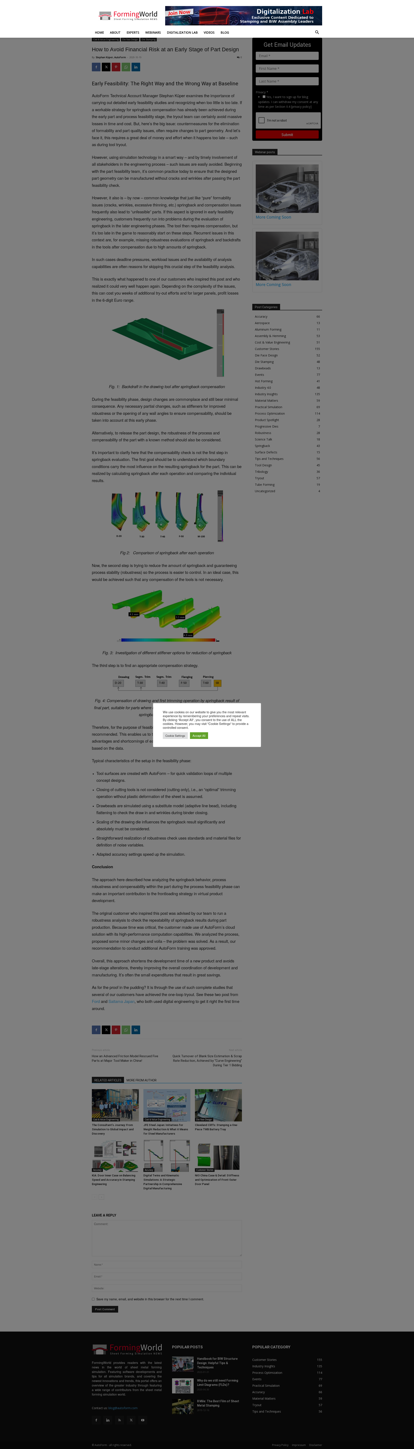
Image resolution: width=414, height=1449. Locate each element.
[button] (317, 33)
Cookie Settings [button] (175, 736)
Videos (209, 32)
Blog (225, 32)
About (115, 32)
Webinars (153, 32)
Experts (133, 32)
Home (99, 32)
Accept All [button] (199, 736)
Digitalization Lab (182, 32)
